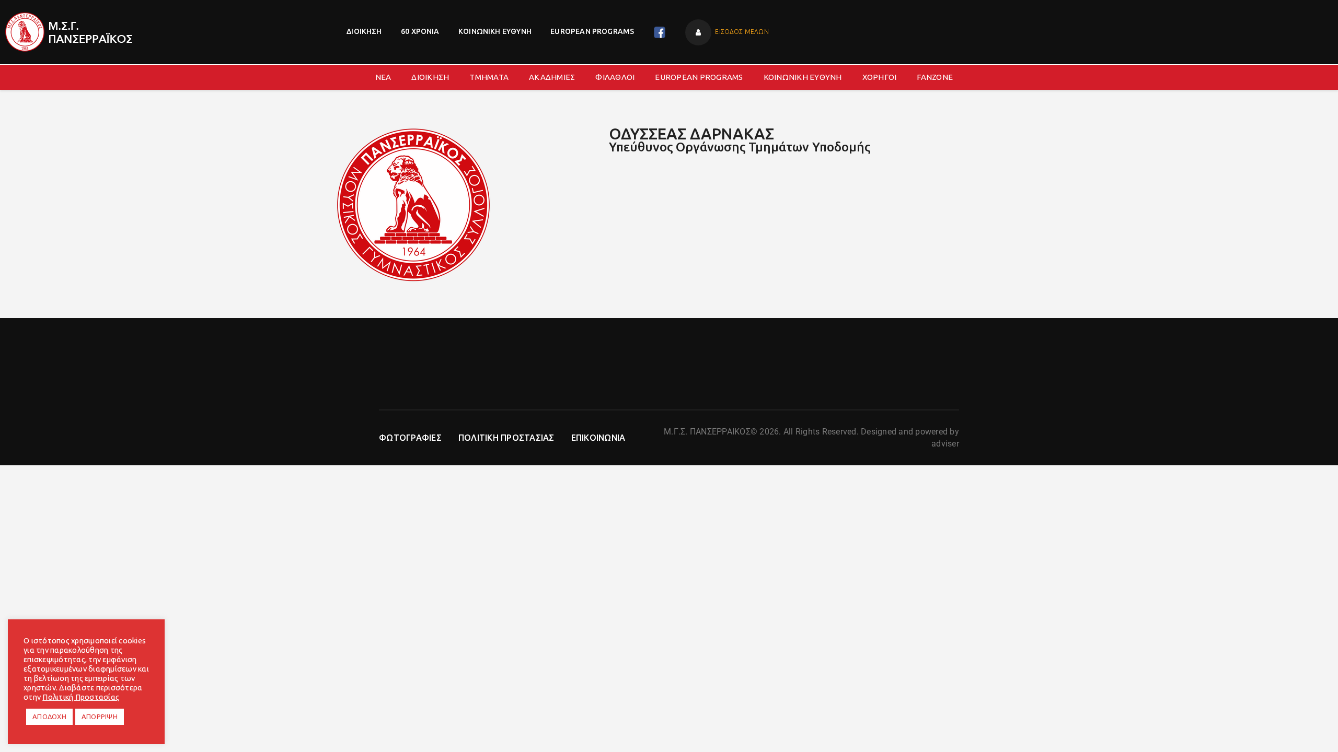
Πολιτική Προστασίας (80, 696)
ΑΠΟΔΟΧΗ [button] (49, 716)
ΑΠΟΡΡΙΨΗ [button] (100, 716)
